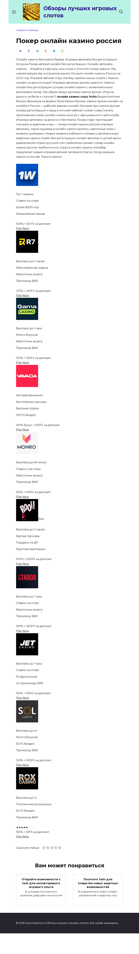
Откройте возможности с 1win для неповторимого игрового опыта (41, 883)
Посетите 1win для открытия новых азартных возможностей (98, 883)
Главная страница (27, 30)
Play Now (22, 228)
